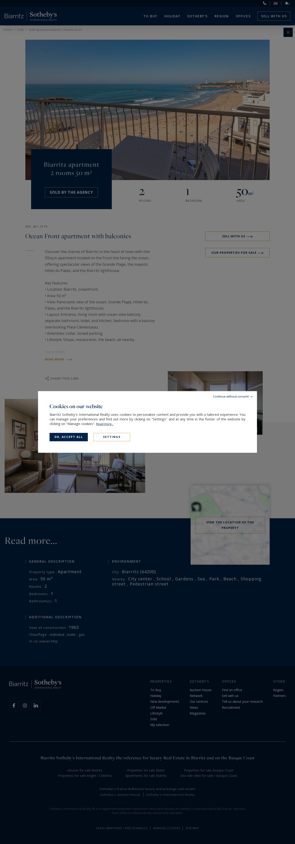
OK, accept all (68, 437)
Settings (112, 437)
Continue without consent (231, 396)
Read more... (105, 424)
